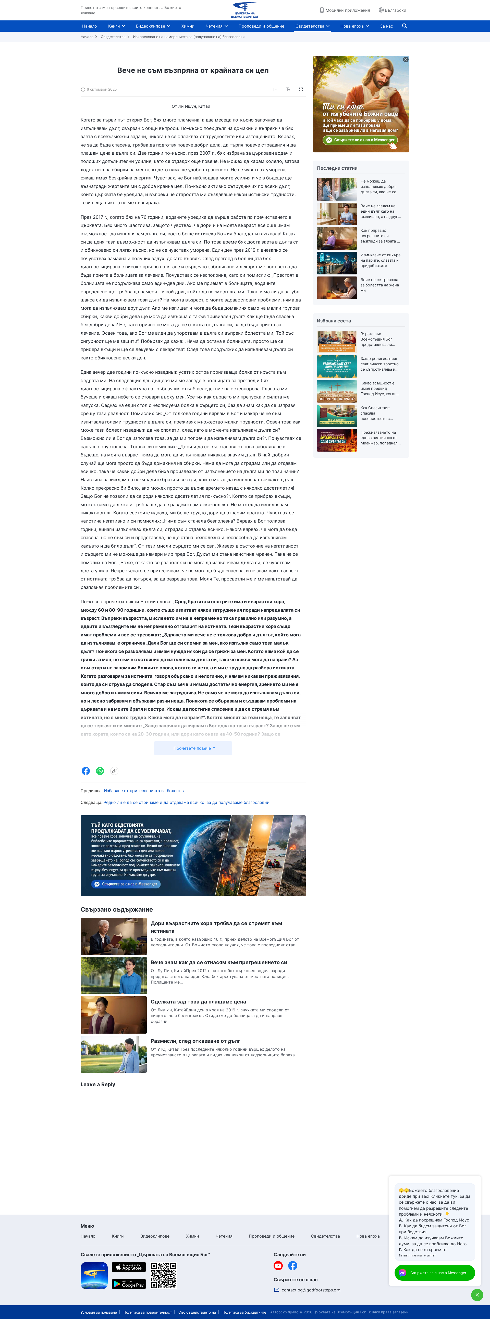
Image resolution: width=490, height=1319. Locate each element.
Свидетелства (310, 26)
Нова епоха (352, 26)
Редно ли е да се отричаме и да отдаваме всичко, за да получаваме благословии (187, 802)
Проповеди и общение (261, 26)
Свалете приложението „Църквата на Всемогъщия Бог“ (145, 1254)
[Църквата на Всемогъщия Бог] (245, 10)
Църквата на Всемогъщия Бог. (339, 1312)
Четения (214, 26)
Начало (89, 26)
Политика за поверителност (148, 1312)
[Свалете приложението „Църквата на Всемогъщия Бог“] (94, 1275)
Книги (114, 26)
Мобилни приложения (348, 10)
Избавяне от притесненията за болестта (145, 790)
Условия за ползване (99, 1312)
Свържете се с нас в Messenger (438, 1272)
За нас (386, 26)
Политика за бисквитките (244, 1312)
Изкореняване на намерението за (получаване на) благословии (188, 36)
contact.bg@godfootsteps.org (311, 1289)
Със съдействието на (197, 1312)
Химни (187, 26)
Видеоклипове (150, 26)
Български (395, 10)
